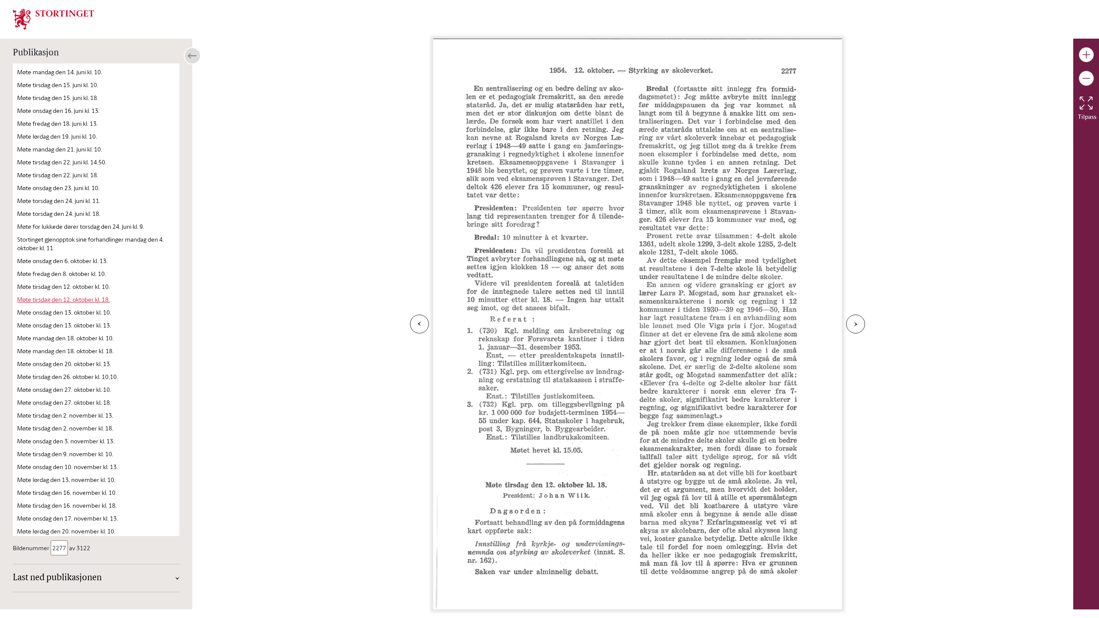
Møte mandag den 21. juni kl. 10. (59, 149)
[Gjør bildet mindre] (1086, 78)
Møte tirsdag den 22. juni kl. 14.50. (61, 162)
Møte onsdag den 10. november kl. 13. (67, 467)
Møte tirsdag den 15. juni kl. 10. (57, 85)
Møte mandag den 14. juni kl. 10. (59, 72)
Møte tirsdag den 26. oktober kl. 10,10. (67, 377)
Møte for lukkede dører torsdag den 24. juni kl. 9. (80, 226)
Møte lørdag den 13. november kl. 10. (66, 480)
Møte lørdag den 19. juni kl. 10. (57, 136)
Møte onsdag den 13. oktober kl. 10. (64, 312)
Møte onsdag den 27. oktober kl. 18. (64, 402)
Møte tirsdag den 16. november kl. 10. (67, 492)
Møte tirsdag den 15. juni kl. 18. (57, 98)
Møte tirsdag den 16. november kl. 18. (67, 505)
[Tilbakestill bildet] (1086, 103)
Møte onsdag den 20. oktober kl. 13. (64, 364)
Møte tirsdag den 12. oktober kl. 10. (63, 286)
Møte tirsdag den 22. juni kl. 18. (57, 175)
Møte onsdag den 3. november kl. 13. (66, 441)
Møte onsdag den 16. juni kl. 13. (58, 110)
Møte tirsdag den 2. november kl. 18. (65, 428)
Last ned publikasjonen (57, 578)
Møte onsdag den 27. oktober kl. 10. (64, 389)
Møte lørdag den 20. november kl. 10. (66, 531)
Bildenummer (31, 548)
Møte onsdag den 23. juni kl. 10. (58, 188)
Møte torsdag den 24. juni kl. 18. (58, 213)
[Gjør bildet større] (1086, 54)
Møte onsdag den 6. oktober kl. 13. (62, 261)
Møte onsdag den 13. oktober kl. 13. (64, 325)
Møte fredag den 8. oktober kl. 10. (61, 274)
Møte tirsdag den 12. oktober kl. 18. (63, 299)
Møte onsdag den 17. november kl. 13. (67, 518)
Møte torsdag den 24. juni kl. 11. (58, 201)
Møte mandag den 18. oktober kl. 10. (65, 338)
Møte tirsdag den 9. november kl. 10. (65, 454)
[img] (53, 18)
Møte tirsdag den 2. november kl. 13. (65, 415)
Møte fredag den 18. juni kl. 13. (57, 123)
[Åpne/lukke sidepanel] (192, 55)
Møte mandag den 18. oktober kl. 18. (65, 351)
